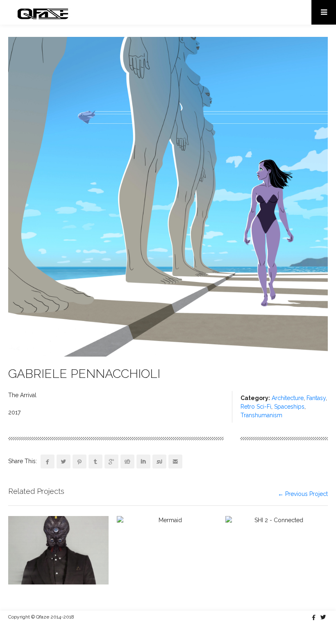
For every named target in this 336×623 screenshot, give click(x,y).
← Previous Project (303, 494)
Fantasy (316, 398)
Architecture (288, 398)
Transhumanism (261, 415)
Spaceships (289, 406)
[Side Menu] (323, 12)
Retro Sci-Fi (256, 406)
